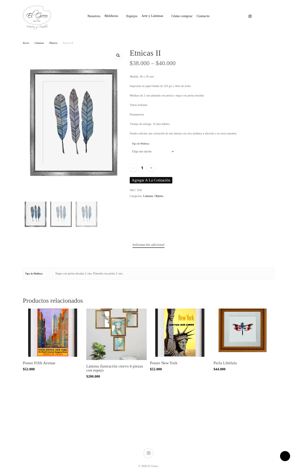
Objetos (53, 43)
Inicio (26, 43)
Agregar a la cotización (151, 180)
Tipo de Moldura (140, 143)
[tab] (148, 245)
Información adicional (148, 245)
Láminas (39, 43)
